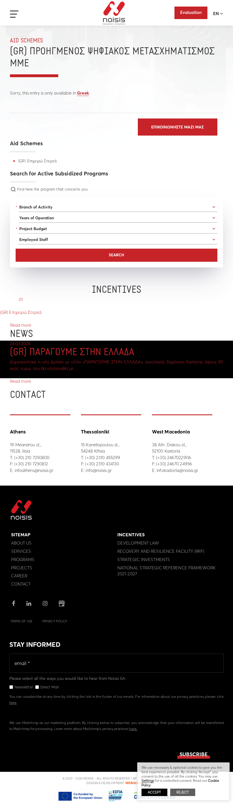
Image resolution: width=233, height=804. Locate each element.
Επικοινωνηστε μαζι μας (177, 127)
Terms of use (21, 621)
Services (21, 551)
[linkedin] (29, 604)
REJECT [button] (182, 792)
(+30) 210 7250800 (32, 457)
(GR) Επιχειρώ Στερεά (37, 160)
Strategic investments (143, 559)
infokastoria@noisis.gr (177, 470)
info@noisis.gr (98, 470)
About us (21, 543)
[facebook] (13, 604)
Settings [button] (148, 780)
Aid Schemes (26, 41)
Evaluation (191, 12)
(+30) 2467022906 (173, 457)
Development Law (138, 543)
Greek (83, 93)
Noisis (114, 13)
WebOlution (136, 783)
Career (19, 575)
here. (133, 729)
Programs (23, 559)
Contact (21, 584)
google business (61, 603)
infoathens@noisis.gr (34, 470)
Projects (21, 567)
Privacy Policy (54, 621)
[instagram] (45, 604)
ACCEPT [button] (154, 792)
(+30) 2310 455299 (102, 457)
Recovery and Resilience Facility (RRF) (160, 551)
